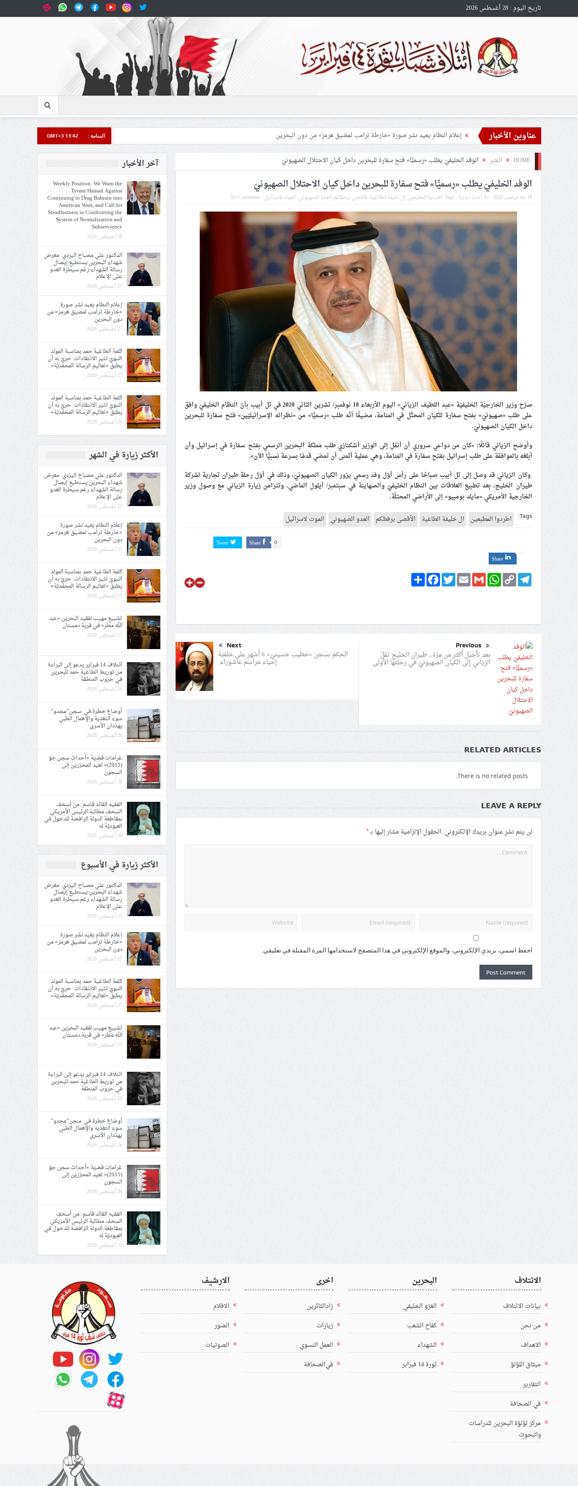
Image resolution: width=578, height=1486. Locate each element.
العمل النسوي (316, 1345)
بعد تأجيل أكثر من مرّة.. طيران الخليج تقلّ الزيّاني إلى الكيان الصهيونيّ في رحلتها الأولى (430, 659)
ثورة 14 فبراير (419, 1364)
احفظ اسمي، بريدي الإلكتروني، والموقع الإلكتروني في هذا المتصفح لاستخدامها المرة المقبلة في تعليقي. (396, 950)
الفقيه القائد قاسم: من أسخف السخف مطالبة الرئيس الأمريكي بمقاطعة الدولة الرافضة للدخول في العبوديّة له (83, 815)
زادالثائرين (320, 1306)
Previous (469, 645)
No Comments (245, 197)
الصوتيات (217, 1345)
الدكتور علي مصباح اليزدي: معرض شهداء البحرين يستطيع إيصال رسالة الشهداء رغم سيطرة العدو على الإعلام (83, 266)
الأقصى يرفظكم (350, 197)
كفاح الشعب (422, 1326)
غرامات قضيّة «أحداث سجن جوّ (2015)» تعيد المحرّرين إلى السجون (85, 765)
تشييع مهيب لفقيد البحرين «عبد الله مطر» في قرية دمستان (85, 622)
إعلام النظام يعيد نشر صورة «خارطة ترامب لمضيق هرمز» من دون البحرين (367, 135)
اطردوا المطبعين (425, 197)
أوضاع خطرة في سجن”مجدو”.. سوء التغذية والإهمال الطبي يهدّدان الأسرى (85, 718)
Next (234, 645)
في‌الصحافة (318, 1364)
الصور (222, 1326)
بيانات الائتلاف (522, 1306)
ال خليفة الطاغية (387, 197)
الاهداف (531, 1345)
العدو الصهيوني (314, 197)
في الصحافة (525, 1404)
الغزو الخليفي (420, 1306)
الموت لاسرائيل (280, 197)
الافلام (221, 1306)
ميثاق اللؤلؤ (526, 1364)
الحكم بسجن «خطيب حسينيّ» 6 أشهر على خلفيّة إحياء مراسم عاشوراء (283, 659)
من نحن (530, 1326)
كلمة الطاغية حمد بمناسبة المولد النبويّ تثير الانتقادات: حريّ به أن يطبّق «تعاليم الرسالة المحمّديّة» (85, 358)
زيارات (325, 1326)
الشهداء (427, 1345)
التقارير (532, 1384)
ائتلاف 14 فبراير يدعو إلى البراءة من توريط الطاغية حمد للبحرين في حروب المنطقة (85, 672)
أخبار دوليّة (470, 197)
